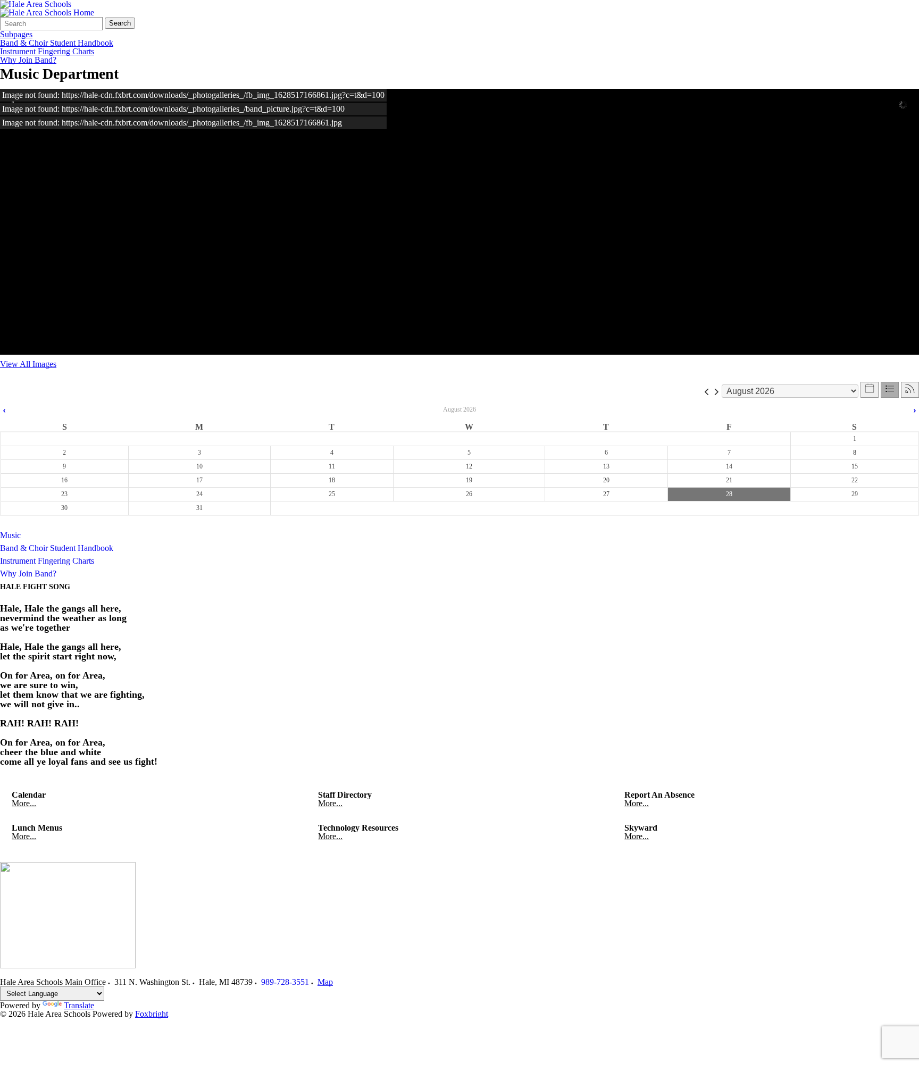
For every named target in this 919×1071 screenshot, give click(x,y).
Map (325, 981)
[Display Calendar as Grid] (869, 390)
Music (10, 535)
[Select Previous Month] (707, 391)
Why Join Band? (28, 60)
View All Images (28, 364)
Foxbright (151, 1013)
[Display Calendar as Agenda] (890, 390)
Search (120, 23)
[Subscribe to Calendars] (910, 390)
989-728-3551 (285, 981)
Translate (79, 1005)
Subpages (16, 34)
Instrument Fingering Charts (47, 51)
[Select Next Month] (716, 391)
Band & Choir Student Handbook (56, 43)
